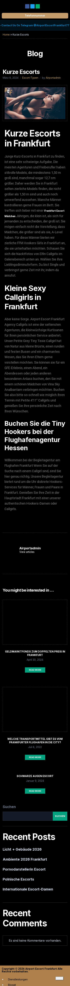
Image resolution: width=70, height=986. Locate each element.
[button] (65, 5)
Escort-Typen (30, 77)
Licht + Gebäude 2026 (22, 849)
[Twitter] (32, 6)
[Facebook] (27, 6)
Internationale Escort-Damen (28, 889)
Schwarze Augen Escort (35, 776)
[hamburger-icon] (59, 978)
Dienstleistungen (18, 979)
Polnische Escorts (18, 879)
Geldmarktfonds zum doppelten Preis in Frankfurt (35, 653)
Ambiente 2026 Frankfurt (25, 859)
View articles (27, 551)
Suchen (9, 807)
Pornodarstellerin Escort (24, 869)
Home (6, 34)
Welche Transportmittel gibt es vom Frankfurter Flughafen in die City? (35, 740)
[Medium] (38, 6)
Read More (35, 670)
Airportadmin (53, 77)
